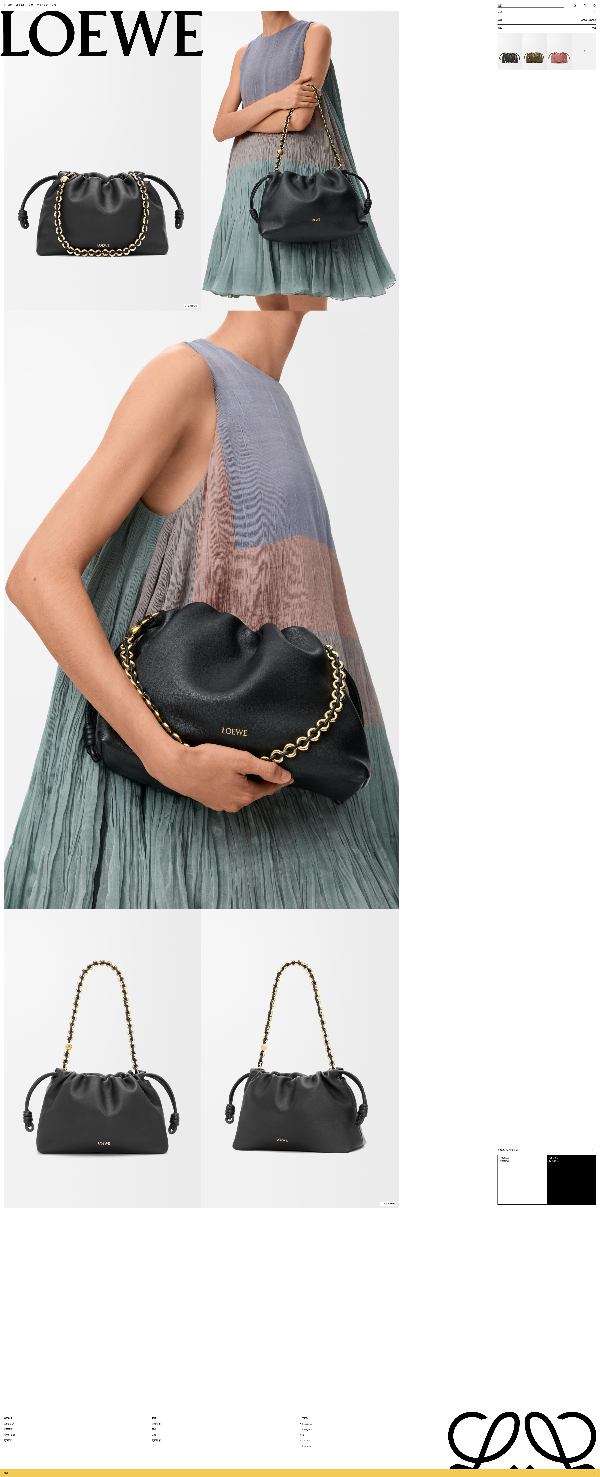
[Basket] (594, 6)
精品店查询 (9, 1435)
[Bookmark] (584, 6)
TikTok (305, 1418)
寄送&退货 (9, 1424)
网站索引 (8, 1440)
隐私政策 (156, 1440)
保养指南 (156, 1424)
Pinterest (306, 1446)
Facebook (307, 1424)
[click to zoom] (102, 161)
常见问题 (8, 1429)
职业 (154, 1429)
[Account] (575, 6)
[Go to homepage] (102, 34)
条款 (154, 1435)
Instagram (307, 1429)
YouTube (306, 1440)
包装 (154, 1418)
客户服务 (8, 1418)
